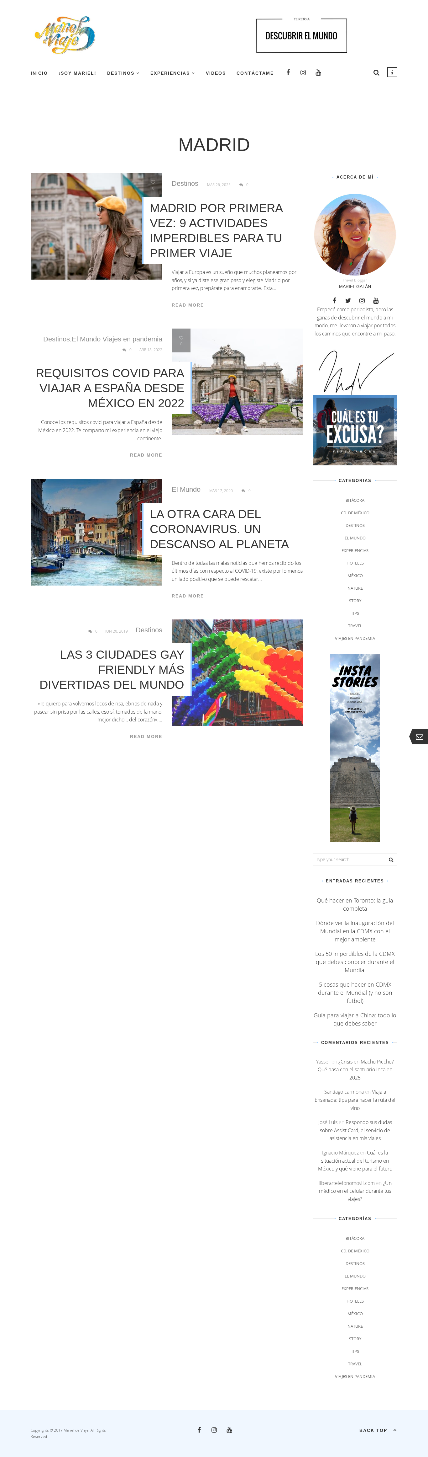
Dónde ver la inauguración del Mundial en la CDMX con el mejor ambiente (355, 931)
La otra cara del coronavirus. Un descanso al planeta (219, 529)
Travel (355, 626)
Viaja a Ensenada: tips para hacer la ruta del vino (355, 1099)
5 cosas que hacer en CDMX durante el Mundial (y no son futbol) (355, 992)
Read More (188, 305)
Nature (355, 588)
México (355, 575)
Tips (355, 613)
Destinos (120, 73)
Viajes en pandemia (132, 339)
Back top (373, 1430)
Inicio (39, 73)
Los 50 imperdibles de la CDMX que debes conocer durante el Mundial (355, 962)
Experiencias (170, 73)
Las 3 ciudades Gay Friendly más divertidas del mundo (111, 669)
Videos (216, 73)
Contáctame (255, 73)
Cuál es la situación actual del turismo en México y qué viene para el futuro (355, 1160)
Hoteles (355, 563)
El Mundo (86, 339)
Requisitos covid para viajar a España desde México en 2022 (110, 388)
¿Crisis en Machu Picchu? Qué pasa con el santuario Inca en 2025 (356, 1069)
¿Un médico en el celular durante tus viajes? (355, 1191)
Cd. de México (355, 513)
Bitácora (355, 500)
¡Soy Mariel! (78, 73)
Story (355, 600)
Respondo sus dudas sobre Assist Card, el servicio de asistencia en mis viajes (356, 1130)
